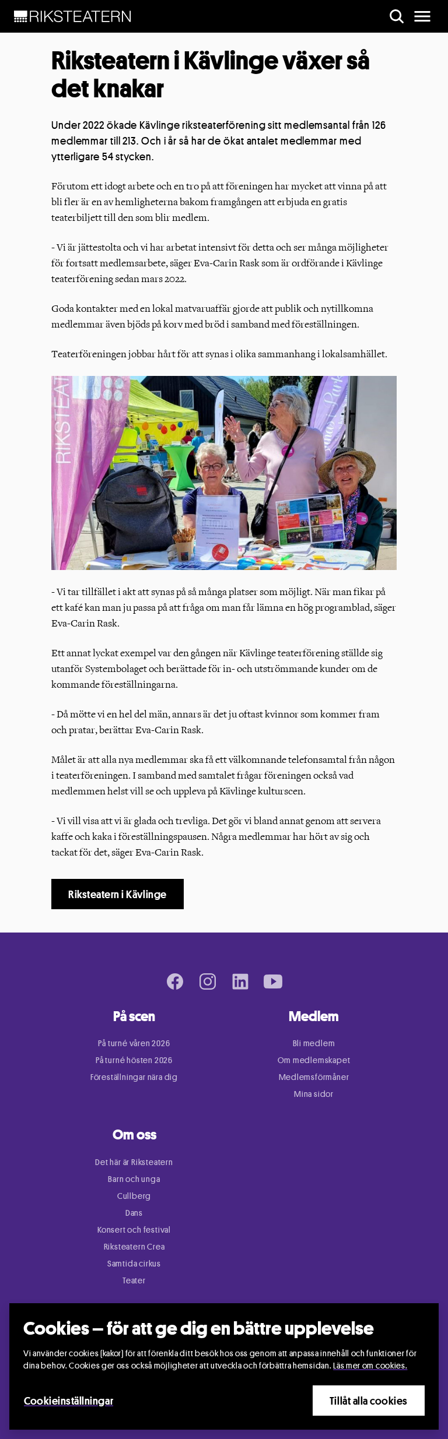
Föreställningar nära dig (134, 1076)
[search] (396, 16)
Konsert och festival (134, 1229)
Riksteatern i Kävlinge (117, 894)
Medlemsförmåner (314, 1076)
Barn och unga (134, 1178)
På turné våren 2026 (134, 1043)
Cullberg (134, 1195)
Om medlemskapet (314, 1059)
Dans (134, 1212)
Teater (134, 1280)
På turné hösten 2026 (134, 1059)
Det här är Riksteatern (134, 1161)
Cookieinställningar (68, 1401)
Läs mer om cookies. (370, 1365)
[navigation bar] (72, 16)
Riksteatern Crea (134, 1246)
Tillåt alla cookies (369, 1401)
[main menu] (422, 16)
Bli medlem (314, 1043)
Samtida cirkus (134, 1263)
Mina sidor (314, 1093)
